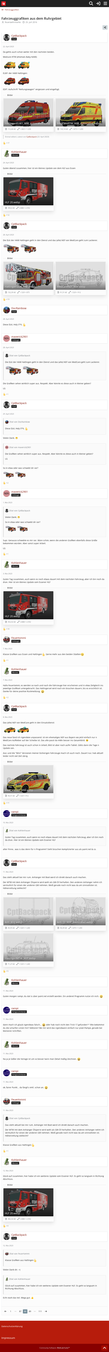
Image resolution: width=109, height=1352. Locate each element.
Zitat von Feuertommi (19, 1253)
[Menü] (105, 3)
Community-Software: (54, 1348)
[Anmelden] (98, 3)
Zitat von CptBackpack (19, 355)
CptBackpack (31, 137)
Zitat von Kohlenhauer (19, 830)
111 (40, 1311)
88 (25, 1311)
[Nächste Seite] (45, 1311)
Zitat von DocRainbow (19, 421)
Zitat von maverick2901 (20, 447)
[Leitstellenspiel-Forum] (3, 3)
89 (30, 1311)
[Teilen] (105, 27)
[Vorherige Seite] (5, 1311)
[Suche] (91, 3)
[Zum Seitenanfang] (104, 1348)
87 (20, 1311)
